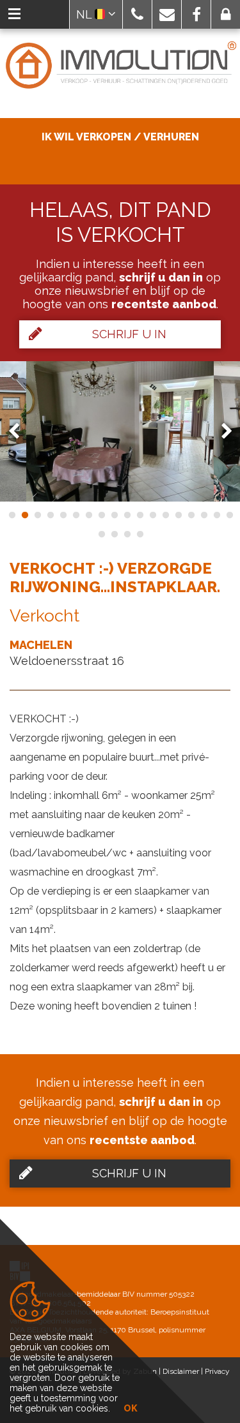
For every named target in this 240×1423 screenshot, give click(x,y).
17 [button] (216, 515)
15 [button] (190, 515)
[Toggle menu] (14, 14)
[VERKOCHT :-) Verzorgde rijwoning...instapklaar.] (120, 431)
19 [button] (101, 534)
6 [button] (75, 515)
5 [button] (62, 515)
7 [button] (88, 515)
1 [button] (11, 515)
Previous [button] (20, 431)
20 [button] (114, 534)
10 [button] (126, 515)
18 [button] (229, 515)
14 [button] (178, 515)
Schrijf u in (129, 334)
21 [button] (126, 534)
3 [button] (37, 515)
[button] (137, 14)
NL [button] (85, 14)
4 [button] (50, 515)
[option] (120, 431)
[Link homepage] (120, 66)
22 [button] (139, 534)
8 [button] (101, 515)
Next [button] (221, 431)
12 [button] (152, 515)
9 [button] (114, 515)
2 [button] (24, 515)
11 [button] (139, 515)
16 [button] (203, 515)
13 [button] (165, 515)
